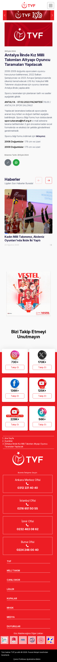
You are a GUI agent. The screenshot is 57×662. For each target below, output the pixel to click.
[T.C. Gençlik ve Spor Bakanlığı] (41, 640)
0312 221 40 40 (27, 487)
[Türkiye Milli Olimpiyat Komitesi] (14, 640)
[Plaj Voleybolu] (4, 640)
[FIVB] (23, 640)
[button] (52, 15)
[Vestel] (28, 294)
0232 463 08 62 (27, 529)
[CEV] (50, 640)
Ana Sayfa (9, 438)
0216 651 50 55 (27, 508)
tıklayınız (40, 136)
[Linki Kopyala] (8, 162)
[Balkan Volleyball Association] (32, 640)
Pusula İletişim (33, 652)
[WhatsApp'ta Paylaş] (16, 162)
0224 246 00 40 (28, 549)
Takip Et (15, 367)
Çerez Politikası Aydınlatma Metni (26, 659)
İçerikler (9, 441)
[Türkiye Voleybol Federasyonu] (28, 5)
